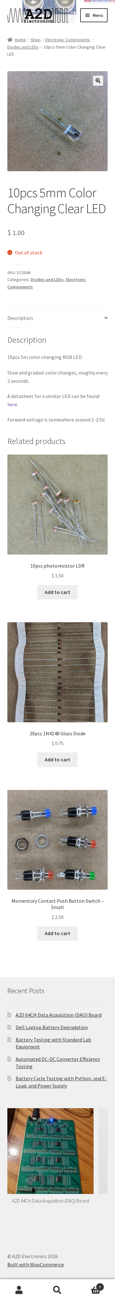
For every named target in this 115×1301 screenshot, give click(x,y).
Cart (89, 1284)
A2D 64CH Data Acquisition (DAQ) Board (59, 1015)
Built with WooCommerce (35, 1264)
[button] (98, 81)
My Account (19, 1290)
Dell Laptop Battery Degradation (52, 1027)
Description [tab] (20, 318)
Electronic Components (67, 40)
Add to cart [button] (57, 592)
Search (57, 1290)
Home (20, 40)
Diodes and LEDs (23, 47)
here (12, 404)
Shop (36, 40)
